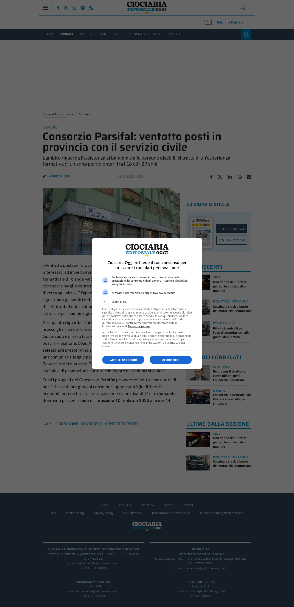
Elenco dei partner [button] (139, 326)
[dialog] (147, 303)
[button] (147, 302)
